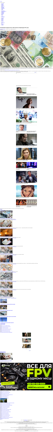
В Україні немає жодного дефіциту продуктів (5, 325)
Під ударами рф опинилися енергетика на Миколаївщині (6, 332)
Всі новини (2, 3)
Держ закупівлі (3, 8)
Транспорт (2, 20)
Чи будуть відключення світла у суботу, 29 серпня (5, 411)
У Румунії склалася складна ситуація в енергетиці (7, 322)
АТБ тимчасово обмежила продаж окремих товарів (5, 409)
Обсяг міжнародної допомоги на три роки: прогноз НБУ (6, 280)
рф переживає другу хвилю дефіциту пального (5, 392)
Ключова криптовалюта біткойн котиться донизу (5, 326)
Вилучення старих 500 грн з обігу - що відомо (5, 227)
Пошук (2, 9)
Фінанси (2, 4)
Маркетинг (2, 12)
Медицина (2, 13)
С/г (1, 23)
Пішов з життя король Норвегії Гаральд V (4, 395)
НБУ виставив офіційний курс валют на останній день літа (6, 394)
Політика (2, 19)
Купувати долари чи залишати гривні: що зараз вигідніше (6, 218)
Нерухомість (2, 7)
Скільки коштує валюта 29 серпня (3, 408)
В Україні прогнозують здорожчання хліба (4, 410)
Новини (2, 24)
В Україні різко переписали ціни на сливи (4, 393)
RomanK (6, 219)
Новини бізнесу (3, 16)
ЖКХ (2, 14)
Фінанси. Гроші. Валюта (13, 219)
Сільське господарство (3, 11)
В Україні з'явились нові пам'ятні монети (4, 391)
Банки (2, 6)
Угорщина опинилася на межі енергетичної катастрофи (7, 304)
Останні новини (2, 323)
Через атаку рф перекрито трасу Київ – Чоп (4, 407)
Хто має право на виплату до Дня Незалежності (5, 245)
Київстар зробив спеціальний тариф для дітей (6, 310)
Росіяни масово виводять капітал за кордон (4, 288)
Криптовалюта (3, 10)
